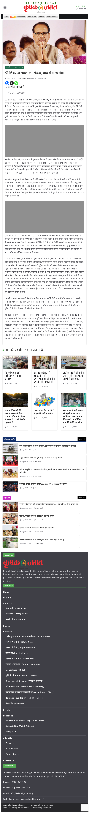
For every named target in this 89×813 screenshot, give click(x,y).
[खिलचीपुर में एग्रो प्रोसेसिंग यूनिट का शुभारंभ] (15, 357)
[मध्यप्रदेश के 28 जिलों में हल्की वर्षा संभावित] (44, 395)
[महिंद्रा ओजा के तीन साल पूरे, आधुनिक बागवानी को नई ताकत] (10, 460)
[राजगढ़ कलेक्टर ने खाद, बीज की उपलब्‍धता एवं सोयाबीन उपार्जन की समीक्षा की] (44, 357)
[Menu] (5, 7)
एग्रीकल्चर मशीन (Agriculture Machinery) (25, 687)
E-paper (7, 626)
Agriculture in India (15, 619)
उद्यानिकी (41, 17)
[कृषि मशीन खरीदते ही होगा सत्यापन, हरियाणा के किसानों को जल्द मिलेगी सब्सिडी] (10, 448)
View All (82, 439)
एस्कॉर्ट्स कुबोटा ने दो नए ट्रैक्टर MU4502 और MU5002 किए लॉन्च (43, 484)
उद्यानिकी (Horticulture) (17, 653)
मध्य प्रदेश (31, 78)
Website (10, 743)
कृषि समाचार (21, 17)
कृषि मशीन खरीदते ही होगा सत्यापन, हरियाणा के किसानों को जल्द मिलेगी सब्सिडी (47, 446)
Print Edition (12, 748)
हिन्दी (83, 6)
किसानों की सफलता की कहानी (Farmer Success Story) (30, 692)
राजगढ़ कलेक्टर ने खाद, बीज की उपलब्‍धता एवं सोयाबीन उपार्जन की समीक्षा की (44, 377)
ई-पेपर (12, 17)
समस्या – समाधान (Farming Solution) (23, 664)
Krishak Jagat (41, 78)
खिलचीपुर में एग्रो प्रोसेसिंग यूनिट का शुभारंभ (13, 376)
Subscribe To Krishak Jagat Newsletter (25, 720)
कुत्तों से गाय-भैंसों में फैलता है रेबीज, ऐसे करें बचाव (36, 528)
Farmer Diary (12, 754)
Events (6, 710)
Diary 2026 (11, 731)
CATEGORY (8, 631)
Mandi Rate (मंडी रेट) (15, 670)
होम (7, 17)
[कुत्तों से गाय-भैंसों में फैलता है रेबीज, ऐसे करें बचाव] (10, 530)
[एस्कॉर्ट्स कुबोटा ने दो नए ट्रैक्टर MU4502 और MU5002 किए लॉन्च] (10, 486)
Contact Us (8, 761)
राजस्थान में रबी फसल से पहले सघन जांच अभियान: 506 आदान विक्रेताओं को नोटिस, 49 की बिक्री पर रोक (73, 416)
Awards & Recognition (17, 614)
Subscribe (8, 716)
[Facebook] (7, 83)
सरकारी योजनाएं (51, 17)
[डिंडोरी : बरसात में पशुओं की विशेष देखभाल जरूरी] (10, 518)
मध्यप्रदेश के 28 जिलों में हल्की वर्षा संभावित (44, 412)
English (78, 6)
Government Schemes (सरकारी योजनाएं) (24, 681)
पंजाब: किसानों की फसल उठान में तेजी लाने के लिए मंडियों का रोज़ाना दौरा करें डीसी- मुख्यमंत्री (15, 416)
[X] (12, 83)
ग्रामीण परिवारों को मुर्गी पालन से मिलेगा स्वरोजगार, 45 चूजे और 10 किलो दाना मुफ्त (48, 504)
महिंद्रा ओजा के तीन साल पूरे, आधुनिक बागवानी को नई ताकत (40, 458)
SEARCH (7, 598)
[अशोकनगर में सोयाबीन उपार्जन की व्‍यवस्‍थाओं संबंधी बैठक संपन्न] (74, 357)
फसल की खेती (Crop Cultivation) (21, 647)
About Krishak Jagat (16, 608)
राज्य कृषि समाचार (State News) (14, 67)
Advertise (8, 738)
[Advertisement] (44, 141)
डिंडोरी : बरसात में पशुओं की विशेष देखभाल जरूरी (36, 516)
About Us (8, 603)
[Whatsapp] (16, 83)
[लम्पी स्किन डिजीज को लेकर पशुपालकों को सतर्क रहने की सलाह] (10, 542)
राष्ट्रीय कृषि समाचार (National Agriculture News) (28, 636)
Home (6, 592)
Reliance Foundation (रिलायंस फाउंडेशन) (24, 698)
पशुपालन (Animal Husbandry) (20, 659)
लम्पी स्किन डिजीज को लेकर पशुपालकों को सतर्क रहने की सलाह (41, 540)
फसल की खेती (32, 17)
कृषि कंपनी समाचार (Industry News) (22, 675)
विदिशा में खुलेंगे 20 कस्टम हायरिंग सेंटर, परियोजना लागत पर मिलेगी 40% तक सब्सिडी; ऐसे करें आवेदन (51, 471)
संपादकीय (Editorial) (15, 703)
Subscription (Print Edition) (20, 726)
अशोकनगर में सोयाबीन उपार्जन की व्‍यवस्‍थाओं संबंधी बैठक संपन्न (73, 376)
